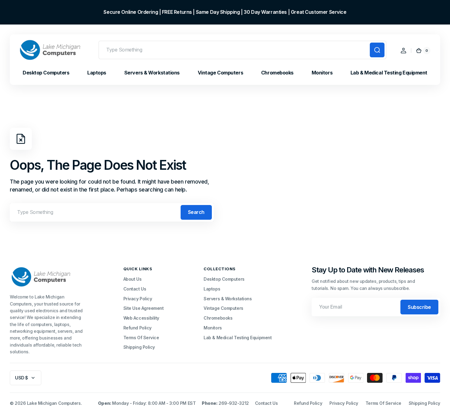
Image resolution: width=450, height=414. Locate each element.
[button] (403, 50)
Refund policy (308, 403)
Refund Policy (137, 327)
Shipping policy (424, 403)
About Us (132, 279)
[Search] (377, 50)
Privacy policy (343, 403)
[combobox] (242, 50)
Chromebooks (218, 318)
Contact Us (134, 288)
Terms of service (383, 403)
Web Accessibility (141, 318)
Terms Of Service (141, 337)
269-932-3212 (234, 403)
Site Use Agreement (143, 308)
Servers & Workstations (228, 298)
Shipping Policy (139, 347)
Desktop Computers (224, 279)
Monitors (213, 327)
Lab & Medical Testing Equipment (238, 337)
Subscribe (419, 307)
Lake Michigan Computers (54, 403)
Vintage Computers (223, 308)
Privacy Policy (137, 298)
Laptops (212, 288)
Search (196, 212)
